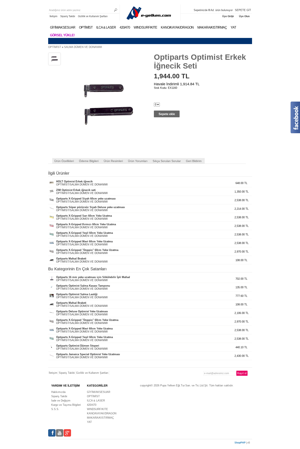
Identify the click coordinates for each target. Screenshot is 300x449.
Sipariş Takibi (67, 16)
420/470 (125, 27)
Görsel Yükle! (62, 35)
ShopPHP (240, 442)
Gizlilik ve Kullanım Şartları (93, 16)
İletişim (53, 16)
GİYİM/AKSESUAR (62, 27)
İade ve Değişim (60, 400)
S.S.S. (55, 409)
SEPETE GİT (243, 10)
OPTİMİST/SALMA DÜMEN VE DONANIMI (82, 183)
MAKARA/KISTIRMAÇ (212, 27)
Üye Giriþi (228, 16)
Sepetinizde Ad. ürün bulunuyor (213, 10)
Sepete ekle (167, 114)
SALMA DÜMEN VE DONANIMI (83, 47)
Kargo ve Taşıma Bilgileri (66, 404)
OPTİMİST (86, 27)
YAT (233, 27)
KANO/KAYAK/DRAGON (177, 27)
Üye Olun (244, 16)
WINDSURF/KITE (145, 27)
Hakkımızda (58, 392)
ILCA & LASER (106, 27)
